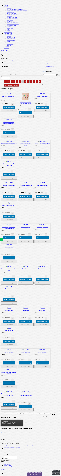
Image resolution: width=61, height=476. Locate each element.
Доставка (9, 36)
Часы (8, 29)
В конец (16, 85)
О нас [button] (5, 42)
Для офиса (9, 21)
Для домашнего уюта (12, 17)
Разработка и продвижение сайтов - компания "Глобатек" (18, 445)
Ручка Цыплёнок (25, 352)
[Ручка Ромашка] (42, 349)
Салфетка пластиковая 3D (9, 185)
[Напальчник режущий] (42, 182)
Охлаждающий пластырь (26, 185)
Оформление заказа (11, 37)
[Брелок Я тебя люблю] (42, 93)
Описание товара (9, 110)
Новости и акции (8, 32)
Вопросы (9, 45)
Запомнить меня (5, 460)
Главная (6, 5)
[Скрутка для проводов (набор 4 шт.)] (9, 266)
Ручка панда (42, 310)
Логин (2, 457)
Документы (9, 34)
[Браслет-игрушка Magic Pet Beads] (9, 93)
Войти (2, 461)
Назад (12, 81)
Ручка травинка (9, 310)
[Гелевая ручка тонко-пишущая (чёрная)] (9, 369)
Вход (47, 63)
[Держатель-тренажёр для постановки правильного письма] (25, 391)
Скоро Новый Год (11, 13)
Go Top (2, 469)
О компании (10, 44)
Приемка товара (11, 38)
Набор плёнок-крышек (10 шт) (9, 205)
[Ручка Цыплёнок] (25, 349)
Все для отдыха (10, 12)
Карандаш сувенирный (42, 227)
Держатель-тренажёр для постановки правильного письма (26, 395)
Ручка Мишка (25, 268)
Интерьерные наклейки (13, 24)
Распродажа (10, 28)
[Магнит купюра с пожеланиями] (9, 141)
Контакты (6, 48)
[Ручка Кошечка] (25, 308)
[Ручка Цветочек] (42, 266)
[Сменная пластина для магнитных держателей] (9, 119)
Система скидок (11, 40)
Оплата (8, 41)
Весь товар (9, 8)
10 (5, 85)
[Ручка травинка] (9, 308)
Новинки (9, 26)
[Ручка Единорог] (9, 328)
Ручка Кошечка (25, 310)
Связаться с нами (50, 66)
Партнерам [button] (6, 46)
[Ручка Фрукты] (9, 286)
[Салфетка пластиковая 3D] (9, 182)
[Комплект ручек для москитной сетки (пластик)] (9, 391)
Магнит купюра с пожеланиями (9, 143)
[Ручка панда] (42, 308)
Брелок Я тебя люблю (42, 96)
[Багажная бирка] (9, 244)
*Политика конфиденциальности (12, 447)
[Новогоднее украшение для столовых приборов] (9, 224)
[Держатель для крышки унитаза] (25, 141)
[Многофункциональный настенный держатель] (25, 99)
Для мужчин (10, 20)
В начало (7, 81)
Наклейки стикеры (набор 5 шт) (42, 143)
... (28, 81)
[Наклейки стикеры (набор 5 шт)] (42, 141)
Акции (8, 30)
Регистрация (49, 64)
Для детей (9, 16)
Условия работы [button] (8, 33)
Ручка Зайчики (9, 352)
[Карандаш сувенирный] (42, 224)
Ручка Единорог (9, 330)
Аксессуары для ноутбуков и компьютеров (17, 10)
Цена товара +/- (5, 78)
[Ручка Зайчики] (9, 349)
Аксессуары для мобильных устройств (16, 9)
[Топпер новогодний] (25, 224)
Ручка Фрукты (8, 288)
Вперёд (10, 85)
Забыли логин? (7, 465)
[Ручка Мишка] (25, 266)
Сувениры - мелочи (12, 25)
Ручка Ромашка (42, 352)
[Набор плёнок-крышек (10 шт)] (9, 203)
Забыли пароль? (8, 466)
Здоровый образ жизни (12, 22)
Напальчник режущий (42, 185)
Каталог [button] (6, 6)
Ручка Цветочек (42, 268)
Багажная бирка (9, 247)
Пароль (3, 458)
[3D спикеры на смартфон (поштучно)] (9, 161)
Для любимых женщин (12, 18)
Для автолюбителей (12, 14)
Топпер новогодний (25, 227)
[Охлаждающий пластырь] (25, 182)
